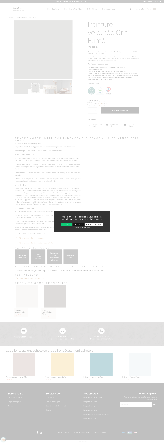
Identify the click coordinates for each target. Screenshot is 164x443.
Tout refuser (78, 224)
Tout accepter (66, 224)
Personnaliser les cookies (94, 224)
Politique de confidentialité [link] (82, 227)
